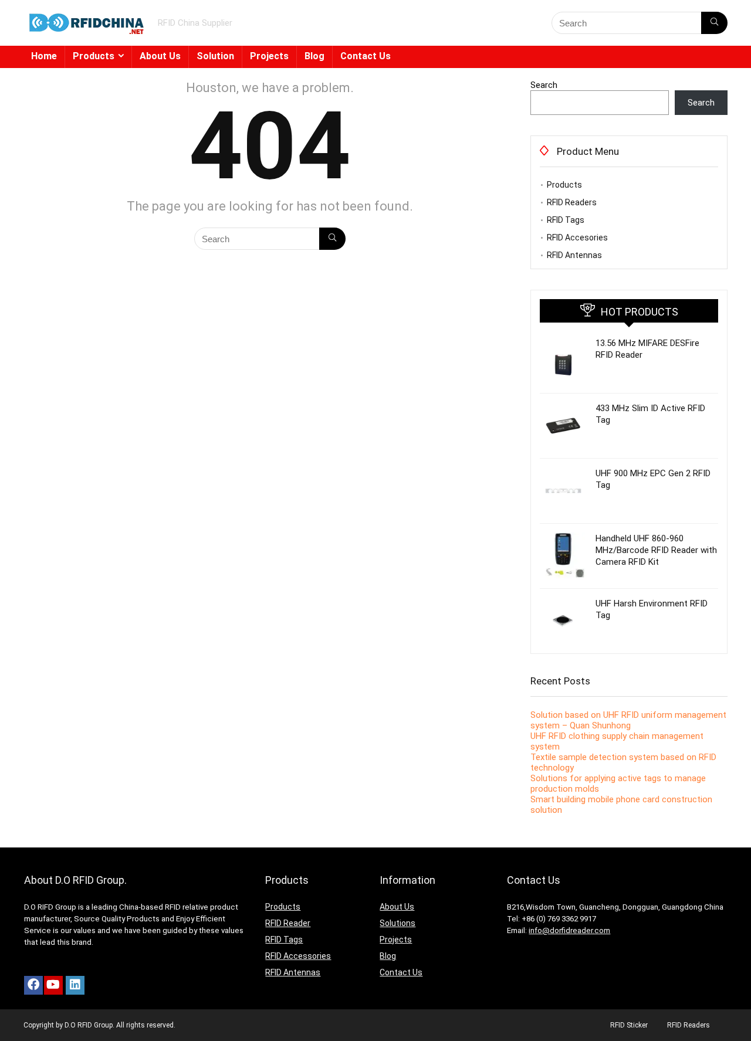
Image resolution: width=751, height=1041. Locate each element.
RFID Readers (572, 202)
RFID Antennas (574, 255)
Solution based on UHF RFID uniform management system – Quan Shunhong (628, 720)
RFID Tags (565, 220)
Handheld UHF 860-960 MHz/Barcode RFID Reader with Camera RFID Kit (656, 550)
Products (93, 56)
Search (543, 85)
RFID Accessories (298, 956)
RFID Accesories (577, 237)
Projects (269, 56)
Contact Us (365, 56)
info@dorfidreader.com (569, 930)
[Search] (714, 23)
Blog (314, 56)
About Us (160, 56)
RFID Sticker (629, 1025)
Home (44, 56)
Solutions (397, 923)
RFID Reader (287, 923)
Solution (215, 56)
